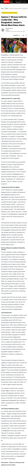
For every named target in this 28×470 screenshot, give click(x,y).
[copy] (26, 35)
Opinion (7, 29)
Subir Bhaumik (9, 28)
